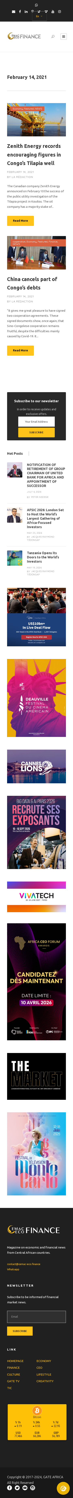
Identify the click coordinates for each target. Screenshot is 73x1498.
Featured (29, 108)
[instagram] (59, 11)
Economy (18, 108)
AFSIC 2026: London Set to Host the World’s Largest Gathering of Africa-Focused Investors (45, 518)
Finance (53, 241)
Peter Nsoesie (40, 497)
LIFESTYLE (43, 1374)
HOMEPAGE (15, 1361)
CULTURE (13, 1374)
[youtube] (53, 11)
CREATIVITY (45, 1381)
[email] (13, 11)
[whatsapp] (36, 5)
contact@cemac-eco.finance (23, 1264)
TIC (9, 1388)
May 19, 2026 (34, 567)
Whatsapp (13, 1269)
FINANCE (13, 1367)
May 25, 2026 (34, 533)
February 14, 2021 (20, 171)
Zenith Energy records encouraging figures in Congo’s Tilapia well (34, 154)
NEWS (38, 108)
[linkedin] (26, 11)
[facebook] (20, 11)
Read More (20, 220)
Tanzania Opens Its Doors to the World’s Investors (43, 557)
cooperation (19, 241)
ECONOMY (43, 1361)
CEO (39, 1367)
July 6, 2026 (34, 491)
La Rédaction (22, 177)
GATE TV (13, 1381)
